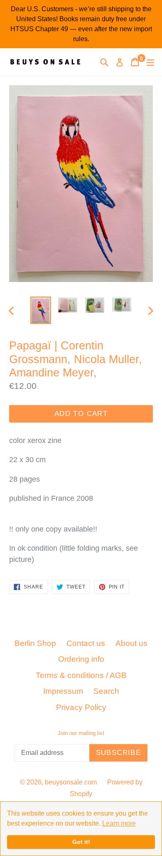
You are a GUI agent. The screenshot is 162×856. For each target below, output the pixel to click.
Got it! (81, 842)
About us (131, 643)
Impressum (63, 691)
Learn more (119, 823)
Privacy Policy (81, 707)
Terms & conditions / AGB (81, 675)
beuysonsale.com (71, 782)
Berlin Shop (35, 643)
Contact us (85, 643)
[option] (40, 310)
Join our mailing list (81, 733)
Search (106, 691)
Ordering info (81, 659)
